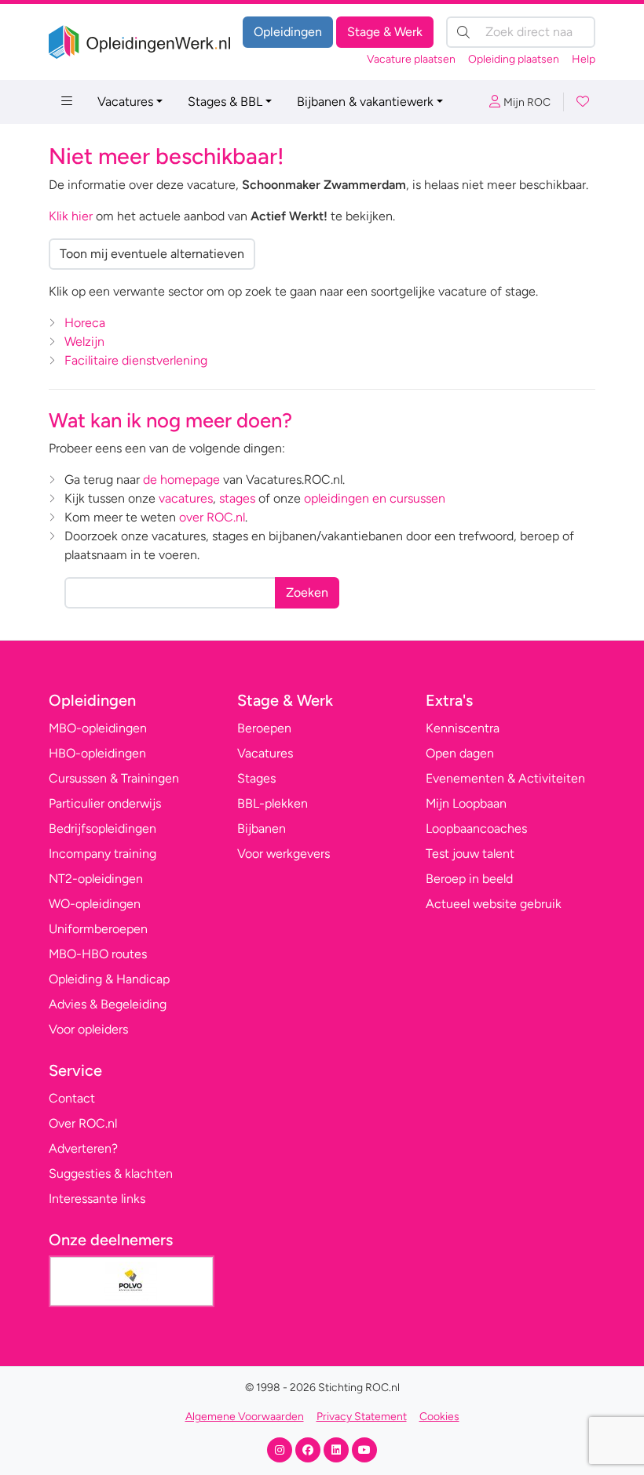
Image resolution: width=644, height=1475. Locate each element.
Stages (256, 778)
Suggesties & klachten (111, 1173)
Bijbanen (261, 828)
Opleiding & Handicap (109, 979)
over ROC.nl (212, 517)
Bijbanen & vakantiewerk (365, 101)
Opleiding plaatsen (513, 59)
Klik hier (71, 216)
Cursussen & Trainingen (114, 778)
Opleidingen (288, 31)
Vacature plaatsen (411, 59)
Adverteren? (83, 1148)
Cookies (439, 1416)
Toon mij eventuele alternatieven (152, 253)
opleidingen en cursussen (374, 498)
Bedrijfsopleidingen (102, 828)
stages (237, 498)
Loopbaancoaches (476, 828)
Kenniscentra (462, 728)
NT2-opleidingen (96, 878)
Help (583, 59)
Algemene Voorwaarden (244, 1416)
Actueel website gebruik (494, 903)
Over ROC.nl (83, 1123)
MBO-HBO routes (98, 953)
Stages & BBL (225, 101)
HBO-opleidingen (97, 753)
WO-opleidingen (95, 903)
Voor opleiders (88, 1029)
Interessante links (97, 1198)
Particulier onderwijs (105, 803)
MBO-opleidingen (98, 728)
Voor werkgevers (283, 853)
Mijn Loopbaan (466, 803)
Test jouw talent (470, 853)
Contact (72, 1098)
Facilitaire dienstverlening (135, 360)
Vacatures (125, 101)
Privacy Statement (362, 1416)
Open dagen (460, 753)
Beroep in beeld (469, 878)
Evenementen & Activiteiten (505, 778)
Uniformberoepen (98, 928)
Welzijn (84, 341)
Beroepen (264, 728)
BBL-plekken (272, 803)
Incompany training (102, 853)
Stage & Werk (385, 31)
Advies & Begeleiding (107, 1004)
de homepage (181, 479)
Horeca (84, 322)
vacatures (186, 498)
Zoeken (307, 592)
